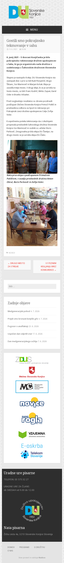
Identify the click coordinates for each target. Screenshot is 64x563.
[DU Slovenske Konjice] (32, 20)
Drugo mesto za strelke (16, 265)
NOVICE (12, 253)
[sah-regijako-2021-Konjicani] (32, 157)
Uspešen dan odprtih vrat (20, 334)
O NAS (10, 551)
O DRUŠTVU (39, 547)
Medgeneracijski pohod (19, 311)
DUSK (23, 49)
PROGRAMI (24, 547)
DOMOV (11, 547)
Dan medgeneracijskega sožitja (22, 341)
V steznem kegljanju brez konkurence (48, 266)
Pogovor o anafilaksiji (18, 326)
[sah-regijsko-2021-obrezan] (32, 216)
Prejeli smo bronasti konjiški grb (23, 319)
